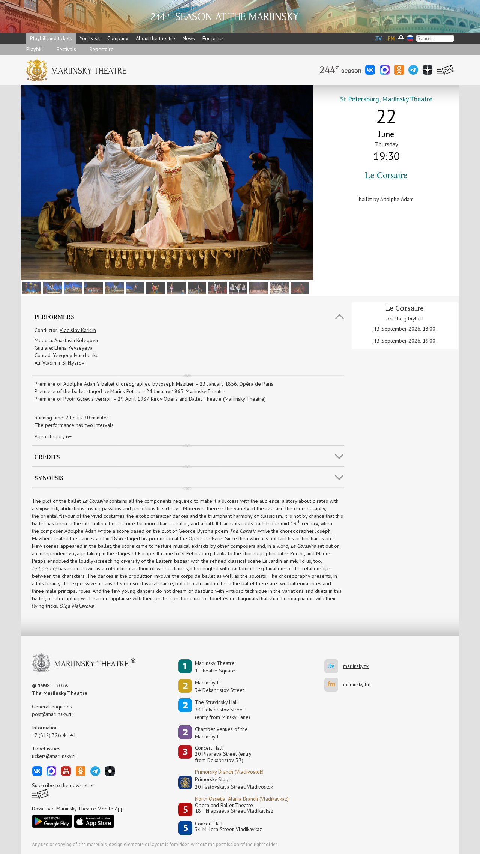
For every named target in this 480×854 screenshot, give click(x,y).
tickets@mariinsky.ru (54, 756)
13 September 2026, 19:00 (404, 340)
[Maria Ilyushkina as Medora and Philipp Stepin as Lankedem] (216, 287)
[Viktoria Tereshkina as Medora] (51, 287)
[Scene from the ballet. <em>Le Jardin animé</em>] (258, 287)
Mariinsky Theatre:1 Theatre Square (215, 667)
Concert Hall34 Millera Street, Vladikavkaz (228, 827)
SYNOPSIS (48, 477)
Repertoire (102, 49)
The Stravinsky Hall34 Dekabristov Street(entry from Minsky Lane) (222, 709)
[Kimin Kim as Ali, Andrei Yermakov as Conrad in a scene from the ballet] (92, 287)
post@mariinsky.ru (52, 714)
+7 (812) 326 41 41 (54, 735)
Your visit (90, 38)
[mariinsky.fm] (333, 685)
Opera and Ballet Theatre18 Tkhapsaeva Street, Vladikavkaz (234, 808)
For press (213, 38)
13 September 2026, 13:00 (404, 328)
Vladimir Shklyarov (63, 362)
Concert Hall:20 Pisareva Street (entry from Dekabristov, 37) (223, 754)
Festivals (66, 49)
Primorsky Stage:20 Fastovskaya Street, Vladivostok (228, 783)
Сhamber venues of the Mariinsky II (221, 733)
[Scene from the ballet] (31, 287)
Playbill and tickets (51, 38)
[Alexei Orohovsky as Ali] (196, 287)
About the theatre (155, 38)
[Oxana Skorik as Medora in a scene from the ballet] (278, 287)
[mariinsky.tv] (333, 666)
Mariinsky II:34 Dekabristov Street (219, 686)
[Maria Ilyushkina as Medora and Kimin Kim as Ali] (175, 287)
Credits (47, 456)
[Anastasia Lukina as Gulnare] (72, 287)
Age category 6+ (53, 436)
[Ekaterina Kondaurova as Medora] (113, 287)
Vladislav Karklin (78, 330)
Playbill (34, 49)
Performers (54, 316)
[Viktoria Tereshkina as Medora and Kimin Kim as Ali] (154, 287)
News (189, 38)
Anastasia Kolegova (76, 340)
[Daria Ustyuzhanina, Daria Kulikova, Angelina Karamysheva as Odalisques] (237, 287)
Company (117, 38)
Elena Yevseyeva (73, 347)
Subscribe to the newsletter (63, 785)
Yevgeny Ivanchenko (76, 355)
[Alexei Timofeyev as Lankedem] (134, 287)
